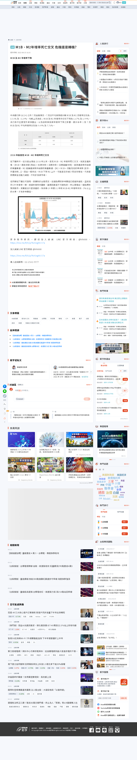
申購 (125, 379)
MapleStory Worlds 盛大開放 (49, 476)
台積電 (105, 527)
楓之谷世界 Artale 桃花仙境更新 (79, 451)
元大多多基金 (102, 399)
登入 (120, 2)
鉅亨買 (72, 3)
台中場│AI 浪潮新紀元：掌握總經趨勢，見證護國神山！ (116, 252)
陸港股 (42, 3)
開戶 (125, 390)
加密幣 (65, 3)
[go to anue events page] (114, 2)
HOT (106, 252)
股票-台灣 (107, 402)
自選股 (123, 7)
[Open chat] (5, 418)
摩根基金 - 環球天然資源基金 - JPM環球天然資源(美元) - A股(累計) (108, 377)
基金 (48, 3)
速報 (52, 7)
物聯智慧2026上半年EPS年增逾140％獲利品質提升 (20, 451)
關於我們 (34, 728)
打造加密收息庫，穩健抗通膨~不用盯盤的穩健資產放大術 (116, 271)
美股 (35, 3)
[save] (5, 413)
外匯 (53, 3)
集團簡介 (41, 728)
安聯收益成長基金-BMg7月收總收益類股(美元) (109, 388)
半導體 (105, 533)
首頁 (19, 3)
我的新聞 (115, 7)
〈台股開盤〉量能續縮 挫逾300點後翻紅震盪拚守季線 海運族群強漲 (36, 342)
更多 (125, 51)
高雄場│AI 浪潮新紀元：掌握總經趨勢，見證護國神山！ (116, 281)
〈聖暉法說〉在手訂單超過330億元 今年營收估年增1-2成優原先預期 (26, 416)
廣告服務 (48, 728)
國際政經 (107, 187)
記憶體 (105, 521)
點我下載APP (33, 286)
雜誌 (107, 7)
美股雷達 (107, 203)
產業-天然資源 (108, 382)
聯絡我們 (65, 728)
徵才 (71, 728)
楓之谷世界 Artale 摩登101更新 (20, 476)
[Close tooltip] (21, 418)
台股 (30, 3)
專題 (102, 7)
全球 (59, 3)
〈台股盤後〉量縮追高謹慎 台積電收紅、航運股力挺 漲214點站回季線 (37, 346)
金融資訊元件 (57, 728)
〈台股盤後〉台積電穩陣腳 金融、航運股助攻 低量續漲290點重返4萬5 (37, 339)
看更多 (88, 360)
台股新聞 (18, 40)
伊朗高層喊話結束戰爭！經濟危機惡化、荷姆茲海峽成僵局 (79, 476)
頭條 (13, 7)
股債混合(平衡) (108, 394)
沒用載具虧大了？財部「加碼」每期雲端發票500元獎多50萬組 (50, 451)
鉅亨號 (79, 3)
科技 (30, 7)
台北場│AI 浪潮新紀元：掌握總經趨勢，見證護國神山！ (116, 262)
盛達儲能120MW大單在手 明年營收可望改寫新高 (72, 415)
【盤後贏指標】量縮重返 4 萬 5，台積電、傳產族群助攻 (32, 335)
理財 (88, 7)
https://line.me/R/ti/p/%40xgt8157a (27, 242)
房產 (83, 7)
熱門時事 (45, 7)
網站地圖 (77, 728)
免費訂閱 (124, 698)
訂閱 (85, 3)
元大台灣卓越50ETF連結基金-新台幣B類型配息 (109, 408)
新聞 (25, 3)
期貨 (69, 7)
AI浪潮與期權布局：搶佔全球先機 (26, 282)
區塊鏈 (76, 7)
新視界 (95, 7)
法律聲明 (84, 728)
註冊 (124, 2)
